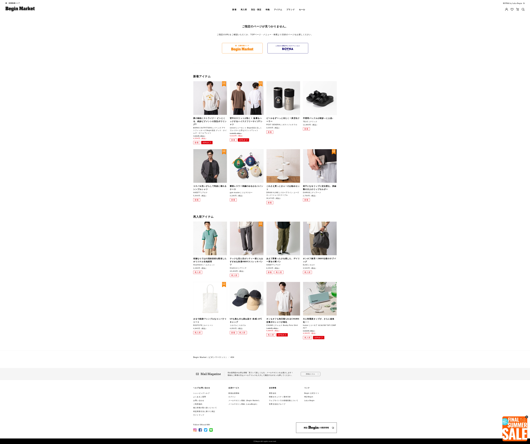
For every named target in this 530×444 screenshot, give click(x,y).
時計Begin (308, 397)
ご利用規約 (197, 404)
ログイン (232, 397)
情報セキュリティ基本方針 (280, 397)
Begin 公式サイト (311, 393)
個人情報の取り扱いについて (205, 408)
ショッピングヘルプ (201, 393)
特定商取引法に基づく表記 (204, 411)
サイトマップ (198, 415)
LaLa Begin (309, 400)
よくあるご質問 (199, 397)
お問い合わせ (198, 400)
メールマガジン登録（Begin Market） (244, 400)
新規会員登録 (233, 393)
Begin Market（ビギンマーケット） (210, 357)
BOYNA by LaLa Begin (512, 3)
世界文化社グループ (277, 404)
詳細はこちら (310, 374)
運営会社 (272, 393)
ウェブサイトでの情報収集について (283, 400)
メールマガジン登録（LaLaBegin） (243, 404)
